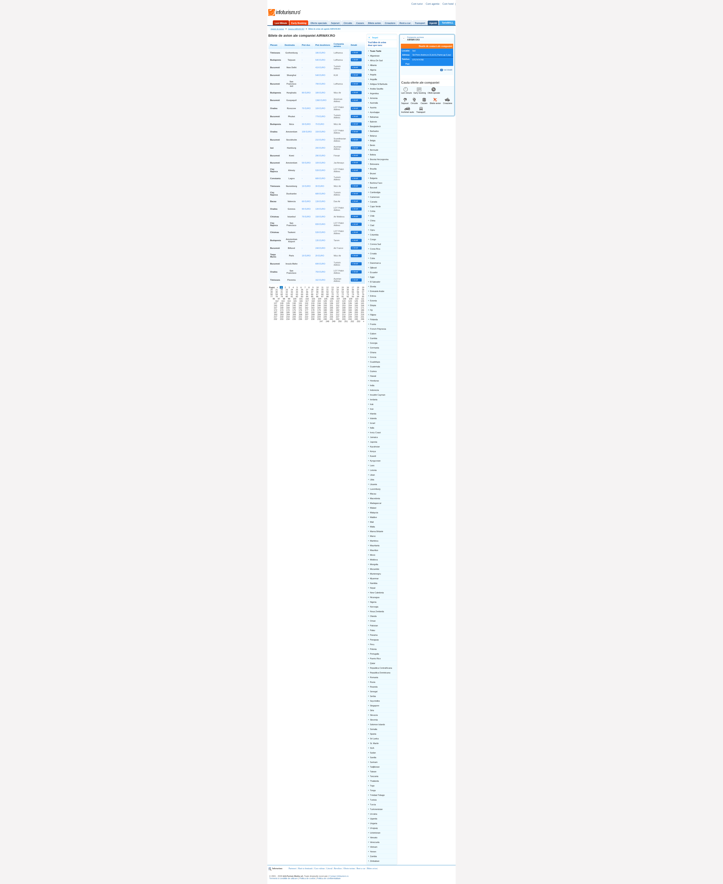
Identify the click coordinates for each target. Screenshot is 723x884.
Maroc (373, 536)
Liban (372, 475)
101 (301, 299)
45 (302, 292)
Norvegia (374, 607)
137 (337, 303)
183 (343, 310)
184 (350, 310)
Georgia (373, 343)
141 (362, 303)
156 (362, 305)
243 (343, 319)
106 (332, 299)
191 (300, 312)
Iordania (373, 399)
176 (300, 310)
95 (363, 296)
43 (292, 292)
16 (348, 287)
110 (356, 299)
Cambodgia (375, 192)
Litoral (329, 868)
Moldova (374, 560)
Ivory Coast (375, 432)
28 (312, 290)
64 (302, 294)
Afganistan (375, 56)
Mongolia (374, 564)
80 (287, 296)
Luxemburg (375, 489)
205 (294, 314)
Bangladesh (375, 126)
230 (356, 317)
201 (362, 312)
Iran (372, 409)
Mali (372, 522)
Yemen (373, 851)
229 (350, 317)
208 (313, 314)
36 (353, 290)
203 (282, 314)
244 (350, 319)
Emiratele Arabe (377, 291)
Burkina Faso (376, 183)
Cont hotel (448, 3)
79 (282, 296)
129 (288, 303)
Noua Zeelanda (377, 611)
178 (312, 310)
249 (333, 321)
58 (271, 294)
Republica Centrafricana (381, 668)
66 (312, 294)
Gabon (373, 333)
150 (325, 305)
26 (302, 290)
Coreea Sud (375, 244)
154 (350, 305)
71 (337, 294)
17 (353, 287)
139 (350, 303)
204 (288, 314)
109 (350, 299)
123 (343, 301)
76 (363, 294)
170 (356, 308)
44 (297, 292)
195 (325, 312)
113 (282, 301)
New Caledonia (377, 592)
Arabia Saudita (376, 89)
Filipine (373, 315)
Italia (372, 428)
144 (288, 305)
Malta (372, 527)
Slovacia (374, 715)
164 (319, 308)
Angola (373, 74)
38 (363, 290)
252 (352, 321)
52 (337, 292)
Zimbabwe (374, 861)
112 (276, 301)
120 (325, 301)
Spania (373, 734)
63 (297, 294)
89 (332, 296)
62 (292, 294)
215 (356, 314)
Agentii (433, 23)
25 (297, 290)
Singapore (374, 705)
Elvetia (373, 286)
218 (281, 317)
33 (337, 290)
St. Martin (374, 743)
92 (348, 296)
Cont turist (417, 3)
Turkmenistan (376, 809)
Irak (372, 404)
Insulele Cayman (377, 395)
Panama (374, 635)
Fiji (371, 310)
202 (275, 314)
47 (312, 292)
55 (353, 292)
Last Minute (281, 23)
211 (331, 314)
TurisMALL (447, 22)
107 (338, 299)
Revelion (338, 868)
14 (337, 287)
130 (294, 303)
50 (327, 292)
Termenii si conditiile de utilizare (283, 878)
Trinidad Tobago (377, 795)
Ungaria (373, 823)
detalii (355, 52)
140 (356, 303)
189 (288, 312)
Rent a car (405, 23)
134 (319, 303)
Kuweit (373, 456)
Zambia (373, 856)
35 (348, 290)
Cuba (372, 258)
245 (356, 319)
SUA (372, 748)
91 (343, 296)
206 (300, 314)
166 (331, 308)
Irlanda (373, 414)
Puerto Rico (375, 658)
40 (276, 292)
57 (363, 292)
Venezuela (374, 842)
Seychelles (375, 701)
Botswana (374, 164)
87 (322, 296)
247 (321, 321)
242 (337, 319)
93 (353, 296)
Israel (372, 423)
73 (348, 294)
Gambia (373, 338)
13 (332, 287)
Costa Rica (375, 249)
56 (358, 292)
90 (337, 296)
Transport (420, 23)
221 (300, 317)
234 (288, 319)
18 (358, 287)
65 (307, 294)
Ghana (373, 352)
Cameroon (375, 197)
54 (348, 292)
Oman (373, 621)
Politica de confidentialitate (329, 878)
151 (331, 305)
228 (343, 317)
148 (312, 305)
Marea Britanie (376, 531)
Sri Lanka (374, 738)
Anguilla (373, 79)
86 (317, 296)
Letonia (373, 470)
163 (312, 308)
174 (288, 310)
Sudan (373, 753)
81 (292, 296)
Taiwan (373, 771)
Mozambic (374, 569)
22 (282, 290)
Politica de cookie (307, 878)
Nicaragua (374, 597)
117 (307, 301)
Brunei (373, 173)
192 (306, 312)
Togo (372, 786)
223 (312, 317)
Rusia (372, 682)
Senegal (373, 691)
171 (362, 308)
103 (313, 299)
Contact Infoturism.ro (339, 876)
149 (319, 305)
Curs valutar (319, 868)
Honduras (374, 381)
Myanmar (374, 578)
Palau (372, 630)
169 (350, 308)
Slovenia (374, 720)
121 (331, 301)
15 (343, 287)
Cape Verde (375, 206)
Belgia (372, 140)
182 (337, 310)
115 (295, 301)
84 (307, 296)
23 (287, 290)
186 (362, 310)
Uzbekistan (375, 833)
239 (319, 319)
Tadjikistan (375, 767)
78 (276, 296)
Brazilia (373, 169)
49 (322, 292)
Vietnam (373, 847)
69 (327, 294)
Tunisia (373, 800)
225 (325, 317)
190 (294, 312)
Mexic (372, 555)
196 (331, 312)
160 (294, 308)
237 (306, 319)
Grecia (373, 357)
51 (332, 292)
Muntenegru (375, 574)
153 (343, 305)
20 (271, 290)
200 (356, 312)
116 (301, 301)
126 (362, 301)
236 (300, 319)
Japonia (373, 442)
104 (319, 299)
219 (288, 317)
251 (346, 321)
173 (281, 310)
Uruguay (374, 828)
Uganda (373, 819)
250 (340, 321)
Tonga (373, 790)
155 (356, 305)
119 (319, 301)
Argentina (374, 93)
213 (343, 314)
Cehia (372, 211)
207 (306, 314)
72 (343, 294)
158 (281, 308)
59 (276, 294)
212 (337, 314)
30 (322, 290)
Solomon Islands (377, 724)
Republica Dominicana (380, 673)
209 (319, 314)
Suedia (373, 757)
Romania (374, 677)
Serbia (373, 696)
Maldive (373, 517)
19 (363, 287)
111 (362, 299)
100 (294, 299)
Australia (374, 103)
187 (275, 312)
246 (362, 319)
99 (289, 299)
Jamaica (374, 437)
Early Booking (298, 23)
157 (275, 308)
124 (350, 301)
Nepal (372, 588)
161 (300, 308)
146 (300, 305)
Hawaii (373, 376)
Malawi (373, 508)
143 (281, 305)
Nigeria (373, 602)
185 (356, 310)
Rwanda (374, 687)
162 (306, 308)
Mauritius (374, 550)
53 (343, 292)
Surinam (374, 762)
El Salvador (375, 282)
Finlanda (374, 319)
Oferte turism (349, 868)
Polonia (373, 649)
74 (353, 294)
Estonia (373, 301)
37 (358, 290)
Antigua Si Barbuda (378, 84)
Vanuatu (373, 837)
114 (289, 301)
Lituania (373, 484)
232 (275, 319)
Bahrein (373, 122)
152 (337, 305)
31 (327, 290)
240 (325, 319)
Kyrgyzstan (375, 461)
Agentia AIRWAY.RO (296, 29)
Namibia (373, 583)
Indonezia (374, 390)
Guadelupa (375, 362)
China (372, 220)
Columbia (374, 235)
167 (337, 308)
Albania (373, 65)
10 (317, 287)
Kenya (373, 451)
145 (294, 305)
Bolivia (373, 155)
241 (331, 319)
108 (344, 299)
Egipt (372, 277)
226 (331, 317)
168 (343, 308)
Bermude (374, 150)
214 (350, 314)
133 (312, 303)
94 (358, 296)
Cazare (360, 23)
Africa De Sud (376, 60)
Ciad (372, 225)
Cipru (372, 230)
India (372, 385)
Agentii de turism (277, 29)
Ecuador (374, 272)
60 (282, 294)
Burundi (373, 187)
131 (300, 303)
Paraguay (374, 640)
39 (271, 292)
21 (276, 290)
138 (343, 303)
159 (288, 308)
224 (319, 317)
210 (325, 314)
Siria (372, 710)
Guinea (373, 371)
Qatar (372, 663)
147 (306, 305)
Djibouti (373, 268)
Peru (372, 644)
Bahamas (374, 117)
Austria (373, 107)
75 (358, 294)
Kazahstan (375, 446)
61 (287, 294)
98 (284, 299)
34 (343, 290)
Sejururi (335, 23)
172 (275, 310)
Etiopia (373, 305)
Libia (372, 479)
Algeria (373, 70)
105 (325, 299)
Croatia (373, 253)
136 (331, 303)
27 (307, 290)
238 (312, 319)
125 (356, 301)
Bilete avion (374, 23)
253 (358, 321)
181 (331, 310)
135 (325, 303)
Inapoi (375, 37)
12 (327, 287)
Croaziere (390, 23)
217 (275, 317)
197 (337, 312)
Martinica (374, 541)
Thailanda (374, 781)
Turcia (373, 804)
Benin (372, 145)
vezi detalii (447, 70)
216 (362, 314)
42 (287, 292)
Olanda (373, 616)
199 (350, 312)
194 (319, 312)
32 (332, 290)
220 (294, 317)
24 (292, 290)
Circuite (348, 23)
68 (322, 294)
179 (319, 310)
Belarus (373, 136)
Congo (373, 239)
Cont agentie (432, 3)
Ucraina (373, 814)
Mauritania (374, 545)
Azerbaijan (375, 112)
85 (312, 296)
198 (343, 312)
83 (302, 296)
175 (294, 310)
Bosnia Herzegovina (379, 159)
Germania (374, 348)
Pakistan (374, 625)
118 (313, 301)
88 (327, 296)
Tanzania (374, 776)
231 (362, 317)
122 (337, 301)
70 (332, 294)
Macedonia (375, 498)
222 (306, 317)
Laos (372, 465)
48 (317, 292)
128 (281, 303)
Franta (373, 324)
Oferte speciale (318, 23)
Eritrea (373, 296)
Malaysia (374, 512)
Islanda (373, 418)
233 (281, 319)
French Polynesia (378, 329)
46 (307, 292)
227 (337, 317)
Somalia (373, 729)
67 (317, 294)
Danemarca (375, 263)
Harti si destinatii (305, 868)
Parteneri (292, 868)
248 (327, 321)
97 (279, 299)
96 (274, 299)
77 (271, 296)
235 (294, 319)
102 (307, 299)
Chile (372, 216)
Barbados (374, 131)
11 (322, 287)
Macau (373, 494)
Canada (373, 202)
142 (275, 305)
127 (275, 303)
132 (306, 303)
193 (312, 312)
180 (325, 310)
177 (306, 310)
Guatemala (375, 366)
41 (282, 292)
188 (281, 312)
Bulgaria (373, 178)
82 (297, 296)
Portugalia (374, 654)
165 (325, 308)
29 (317, 290)
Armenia (374, 98)
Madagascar (375, 503)
